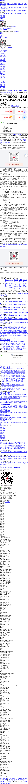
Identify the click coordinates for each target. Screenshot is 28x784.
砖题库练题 (3, 425)
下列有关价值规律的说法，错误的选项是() (12, 381)
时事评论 (2, 17)
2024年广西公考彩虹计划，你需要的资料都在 (13, 348)
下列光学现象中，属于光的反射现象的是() (12, 380)
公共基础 (19, 13)
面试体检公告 (19, 422)
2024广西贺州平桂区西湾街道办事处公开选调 (13, 370)
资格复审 (9, 396)
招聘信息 (10, 780)
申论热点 (24, 13)
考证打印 (21, 401)
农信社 (2, 63)
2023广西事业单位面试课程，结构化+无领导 (13, 344)
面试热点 (2, 15)
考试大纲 (7, 394)
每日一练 (2, 438)
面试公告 (2, 84)
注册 (1, 36)
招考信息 (3, 92)
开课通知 (2, 340)
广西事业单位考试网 (21, 90)
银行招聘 (2, 64)
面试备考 (13, 13)
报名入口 (2, 79)
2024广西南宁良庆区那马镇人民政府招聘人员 (13, 378)
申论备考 (8, 13)
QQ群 (1, 48)
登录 (1, 33)
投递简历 (13, 26)
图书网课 (7, 340)
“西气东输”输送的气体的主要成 (9, 386)
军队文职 (20, 4)
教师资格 (16, 7)
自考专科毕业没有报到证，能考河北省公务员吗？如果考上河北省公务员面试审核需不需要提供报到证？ (13, 458)
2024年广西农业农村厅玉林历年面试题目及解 (12, 448)
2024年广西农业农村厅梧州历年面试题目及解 (12, 443)
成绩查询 (2, 82)
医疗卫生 (21, 7)
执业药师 (12, 417)
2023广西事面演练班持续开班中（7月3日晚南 (13, 343)
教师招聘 (14, 4)
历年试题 (12, 398)
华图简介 (2, 778)
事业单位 (9, 4)
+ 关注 (10, 47)
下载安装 (16, 31)
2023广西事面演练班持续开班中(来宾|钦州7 (12, 341)
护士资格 (22, 417)
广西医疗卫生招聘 (5, 415)
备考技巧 (17, 398)
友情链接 (22, 780)
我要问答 (2, 450)
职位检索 (2, 432)
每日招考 (2, 427)
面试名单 (19, 396)
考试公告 (2, 394)
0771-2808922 (3, 37)
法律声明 (4, 780)
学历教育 (18, 10)
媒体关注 (20, 778)
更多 (12, 28)
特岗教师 (13, 10)
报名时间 (16, 394)
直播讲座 (2, 430)
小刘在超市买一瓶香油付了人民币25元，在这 (13, 389)
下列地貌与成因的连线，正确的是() (10, 388)
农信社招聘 (8, 412)
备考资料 (2, 87)
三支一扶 (2, 10)
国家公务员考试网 (5, 399)
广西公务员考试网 (5, 393)
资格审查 (7, 402)
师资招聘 (2, 28)
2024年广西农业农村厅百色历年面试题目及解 (12, 447)
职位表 (11, 280)
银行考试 (4, 5)
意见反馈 (16, 780)
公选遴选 (8, 10)
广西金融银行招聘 (5, 411)
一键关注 (7, 502)
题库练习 (2, 433)
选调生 (6, 9)
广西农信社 (10, 7)
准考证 (16, 284)
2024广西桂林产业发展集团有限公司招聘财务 (13, 375)
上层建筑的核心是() (6, 383)
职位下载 (2, 77)
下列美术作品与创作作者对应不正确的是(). (12, 385)
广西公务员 (3, 7)
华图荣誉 (8, 778)
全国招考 (2, 89)
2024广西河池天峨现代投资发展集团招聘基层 (13, 376)
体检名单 (24, 396)
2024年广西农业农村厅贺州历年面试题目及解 (12, 442)
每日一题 (7, 367)
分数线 (25, 401)
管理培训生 (8, 28)
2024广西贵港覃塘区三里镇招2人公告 (15, 304)
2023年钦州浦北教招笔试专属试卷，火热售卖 (13, 346)
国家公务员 (3, 4)
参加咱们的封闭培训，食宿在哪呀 (10, 467)
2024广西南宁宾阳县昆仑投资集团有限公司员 (13, 373)
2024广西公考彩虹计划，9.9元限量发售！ (12, 349)
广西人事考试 (11, 90)
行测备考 (2, 13)
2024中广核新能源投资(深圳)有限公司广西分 (13, 372)
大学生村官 (3, 56)
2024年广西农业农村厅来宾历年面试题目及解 (12, 445)
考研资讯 (24, 10)
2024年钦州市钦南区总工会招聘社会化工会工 (13, 368)
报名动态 (7, 406)
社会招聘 (2, 68)
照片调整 (2, 428)
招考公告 (9, 92)
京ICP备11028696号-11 (6, 781)
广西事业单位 (3, 50)
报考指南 (2, 81)
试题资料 (4, 409)
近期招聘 (2, 367)
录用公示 (2, 86)
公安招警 (2, 71)
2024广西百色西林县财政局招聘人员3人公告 (12, 309)
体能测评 (14, 396)
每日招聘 (2, 74)
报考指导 (7, 398)
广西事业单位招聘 (5, 404)
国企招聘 (2, 76)
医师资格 (17, 417)
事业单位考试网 (15, 106)
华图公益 (14, 778)
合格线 (11, 287)
